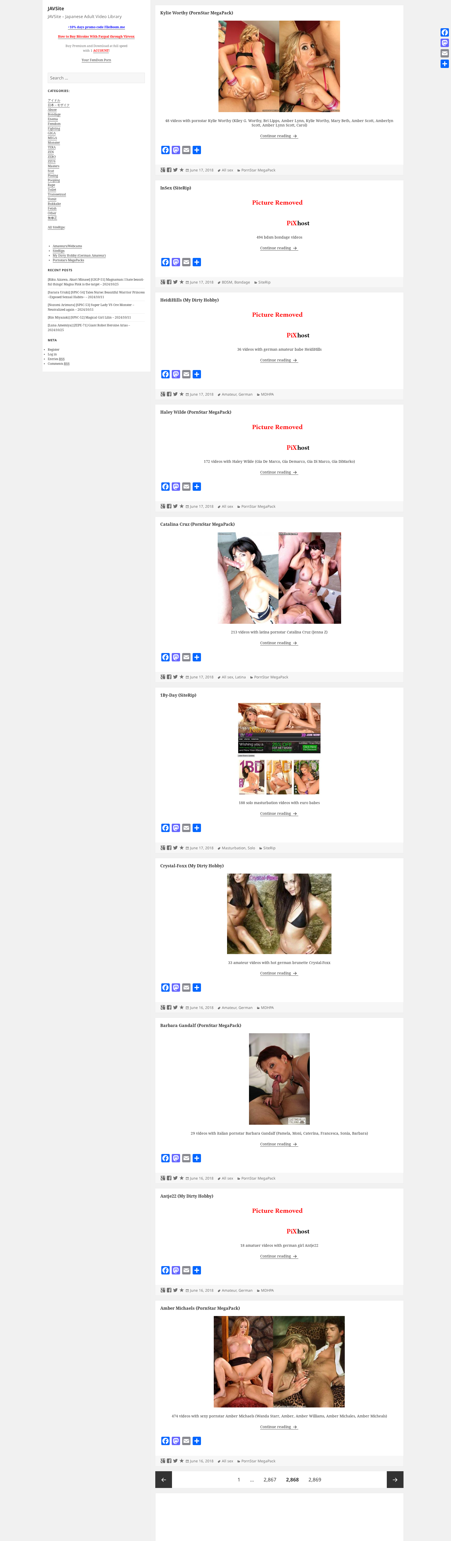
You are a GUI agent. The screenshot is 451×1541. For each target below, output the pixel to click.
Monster (54, 142)
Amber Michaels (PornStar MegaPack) (200, 1308)
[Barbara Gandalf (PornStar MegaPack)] (279, 1078)
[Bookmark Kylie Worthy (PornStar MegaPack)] (181, 170)
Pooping (54, 180)
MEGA (52, 138)
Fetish (52, 208)
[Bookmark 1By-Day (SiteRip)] (181, 848)
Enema (53, 119)
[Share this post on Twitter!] (175, 170)
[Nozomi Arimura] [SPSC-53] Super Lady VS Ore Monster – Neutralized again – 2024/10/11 (91, 307)
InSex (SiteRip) (175, 188)
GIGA (52, 133)
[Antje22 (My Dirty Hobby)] (279, 1220)
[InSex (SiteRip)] (279, 212)
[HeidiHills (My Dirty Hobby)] (279, 324)
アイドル (54, 100)
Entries (56, 359)
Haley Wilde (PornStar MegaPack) (195, 412)
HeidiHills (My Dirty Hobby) (189, 300)
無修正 (52, 218)
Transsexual (57, 194)
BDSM (227, 282)
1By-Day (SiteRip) (178, 695)
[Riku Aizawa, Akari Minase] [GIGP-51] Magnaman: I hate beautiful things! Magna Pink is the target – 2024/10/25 (96, 281)
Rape (51, 185)
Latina (240, 676)
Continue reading (279, 135)
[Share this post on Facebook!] (169, 170)
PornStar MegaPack (258, 170)
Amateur (229, 394)
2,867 (269, 1479)
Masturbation (234, 847)
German (246, 394)
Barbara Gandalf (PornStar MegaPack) (200, 1025)
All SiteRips (56, 227)
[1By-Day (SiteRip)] (279, 748)
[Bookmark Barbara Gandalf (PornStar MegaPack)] (181, 1178)
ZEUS (52, 161)
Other (52, 213)
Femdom (54, 124)
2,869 (314, 1479)
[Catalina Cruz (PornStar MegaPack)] (279, 577)
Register (54, 349)
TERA (52, 147)
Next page (395, 1479)
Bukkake (54, 203)
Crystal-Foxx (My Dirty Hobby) (192, 866)
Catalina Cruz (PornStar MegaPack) (197, 524)
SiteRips (58, 251)
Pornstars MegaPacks (68, 260)
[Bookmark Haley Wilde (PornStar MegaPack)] (181, 506)
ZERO (52, 156)
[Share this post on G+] (162, 170)
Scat (51, 171)
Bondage (54, 114)
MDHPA (267, 394)
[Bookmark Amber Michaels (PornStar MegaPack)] (181, 1461)
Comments (59, 363)
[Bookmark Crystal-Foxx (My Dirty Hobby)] (181, 1007)
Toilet (52, 189)
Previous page (163, 1479)
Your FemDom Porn (96, 60)
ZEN (51, 152)
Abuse (52, 109)
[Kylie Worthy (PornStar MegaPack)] (279, 66)
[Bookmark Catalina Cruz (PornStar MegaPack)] (181, 677)
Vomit (52, 199)
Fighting (54, 128)
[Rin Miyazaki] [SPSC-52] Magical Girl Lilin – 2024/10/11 (89, 317)
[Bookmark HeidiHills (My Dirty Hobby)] (181, 394)
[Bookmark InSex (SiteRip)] (181, 282)
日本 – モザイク (59, 105)
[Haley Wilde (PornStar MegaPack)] (279, 436)
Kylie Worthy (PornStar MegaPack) (196, 13)
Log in (52, 354)
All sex (227, 170)
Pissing (53, 175)
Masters (53, 166)
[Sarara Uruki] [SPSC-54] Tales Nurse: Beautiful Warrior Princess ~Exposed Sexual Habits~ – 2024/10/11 (96, 294)
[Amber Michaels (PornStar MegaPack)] (279, 1361)
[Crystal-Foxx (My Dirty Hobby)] (279, 913)
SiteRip (264, 282)
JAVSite (56, 8)
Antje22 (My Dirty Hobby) (186, 1196)
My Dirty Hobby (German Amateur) (79, 255)
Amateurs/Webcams (67, 246)
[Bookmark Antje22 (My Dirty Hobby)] (181, 1290)
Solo (251, 847)
